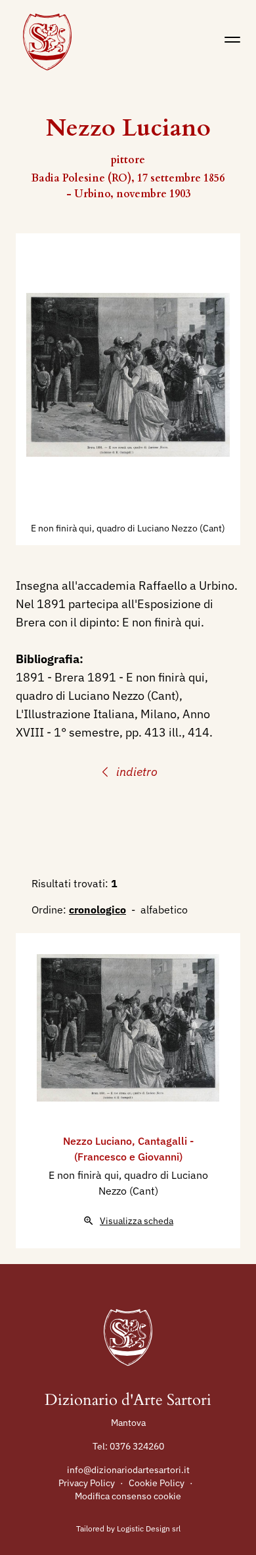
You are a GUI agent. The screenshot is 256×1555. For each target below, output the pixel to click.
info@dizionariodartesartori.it (128, 1470)
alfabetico (164, 909)
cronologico (97, 909)
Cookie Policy (156, 1483)
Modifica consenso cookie (128, 1496)
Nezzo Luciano (97, 1140)
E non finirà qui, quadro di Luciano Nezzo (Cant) (128, 528)
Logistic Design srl (149, 1528)
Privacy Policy (86, 1483)
